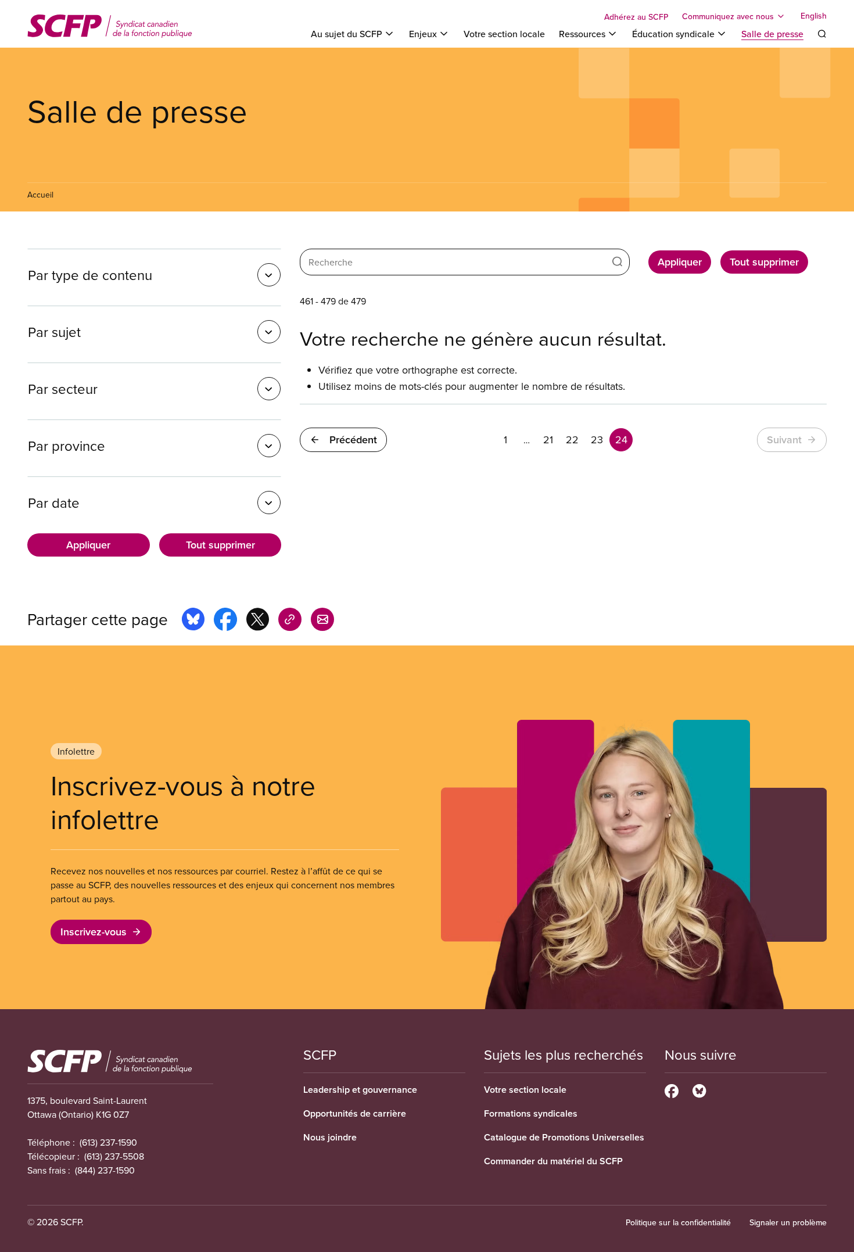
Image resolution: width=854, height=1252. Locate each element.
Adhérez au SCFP (636, 17)
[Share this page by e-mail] (322, 621)
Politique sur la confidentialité (678, 1222)
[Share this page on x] (257, 621)
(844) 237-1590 (105, 1170)
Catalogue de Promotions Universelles (564, 1137)
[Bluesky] (699, 1089)
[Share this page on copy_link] (290, 621)
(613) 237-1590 (108, 1142)
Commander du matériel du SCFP (553, 1161)
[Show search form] (822, 33)
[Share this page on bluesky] (193, 621)
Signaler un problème (788, 1222)
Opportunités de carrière (354, 1113)
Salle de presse (772, 33)
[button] (154, 274)
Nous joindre (330, 1137)
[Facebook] (672, 1089)
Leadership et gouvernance (360, 1089)
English (814, 16)
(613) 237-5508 (114, 1156)
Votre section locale (504, 33)
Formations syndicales (530, 1113)
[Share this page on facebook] (225, 621)
